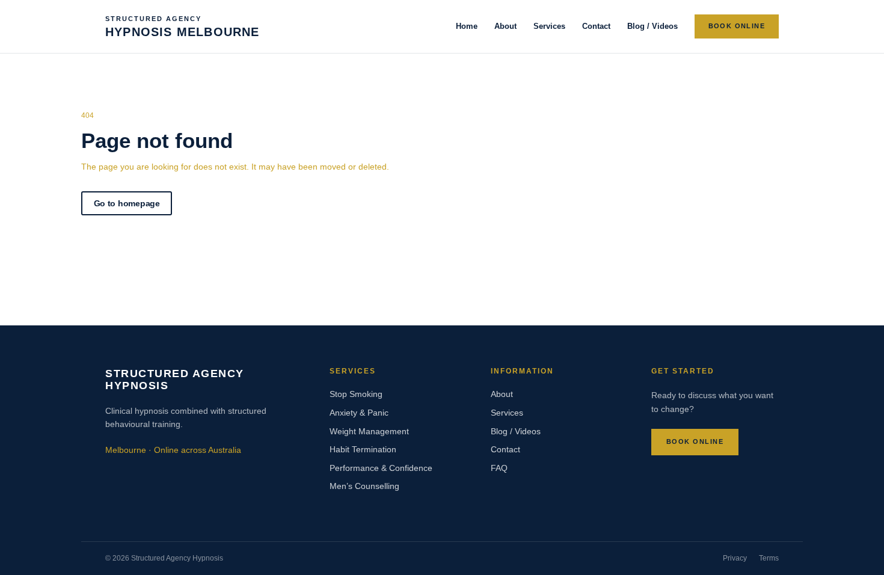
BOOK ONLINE (736, 25)
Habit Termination (363, 449)
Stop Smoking (356, 394)
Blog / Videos (652, 26)
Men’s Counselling (364, 486)
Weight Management (369, 431)
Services (549, 26)
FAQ (499, 468)
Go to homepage (127, 203)
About (505, 26)
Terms (769, 558)
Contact (596, 26)
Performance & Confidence (381, 468)
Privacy (735, 558)
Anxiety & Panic (359, 412)
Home (466, 26)
